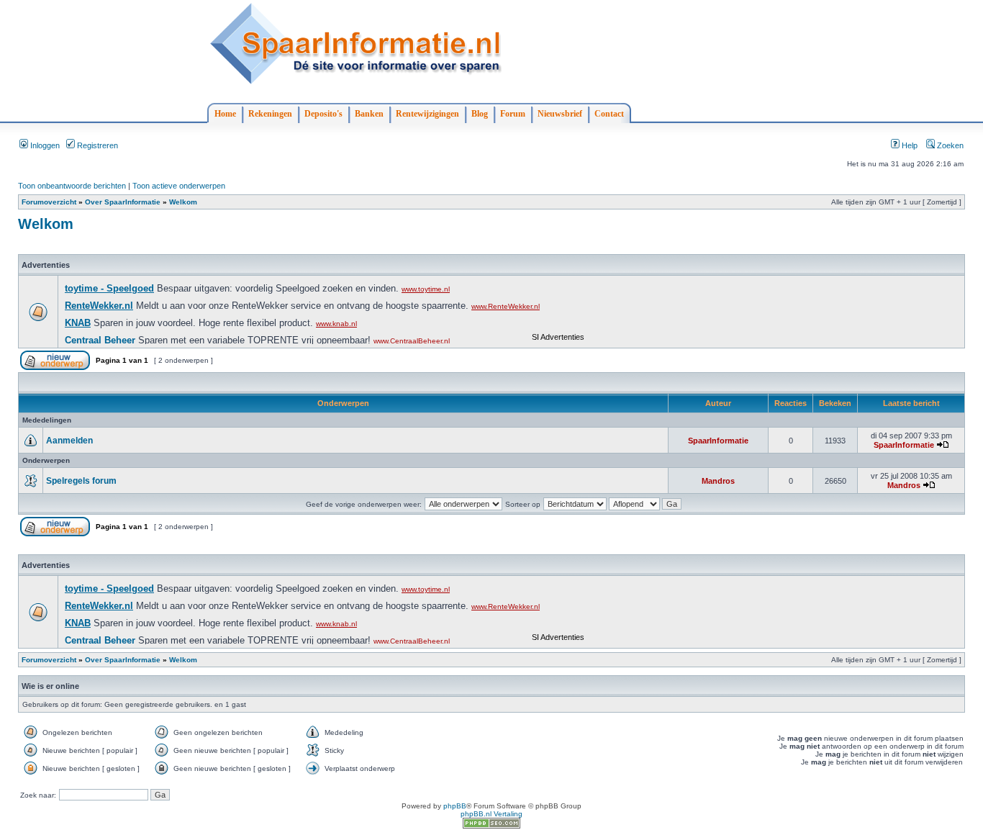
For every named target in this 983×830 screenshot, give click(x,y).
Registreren (96, 145)
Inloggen (44, 145)
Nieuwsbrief (560, 114)
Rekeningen (270, 114)
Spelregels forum (81, 481)
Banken (369, 114)
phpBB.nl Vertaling (491, 814)
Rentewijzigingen (427, 114)
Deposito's (323, 114)
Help (909, 145)
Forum (512, 114)
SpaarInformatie (718, 440)
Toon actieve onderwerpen (178, 185)
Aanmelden (69, 441)
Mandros (718, 481)
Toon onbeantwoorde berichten (72, 185)
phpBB (454, 806)
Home (225, 114)
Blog (479, 114)
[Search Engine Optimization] (491, 826)
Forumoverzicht (49, 202)
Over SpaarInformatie (122, 202)
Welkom (183, 202)
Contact (609, 114)
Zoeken (949, 145)
